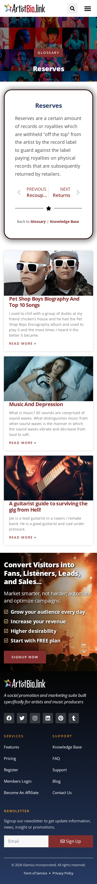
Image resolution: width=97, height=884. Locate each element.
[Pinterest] (61, 718)
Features (11, 746)
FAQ (56, 758)
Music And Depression (36, 404)
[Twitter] (22, 718)
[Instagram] (35, 718)
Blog (57, 781)
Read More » (22, 343)
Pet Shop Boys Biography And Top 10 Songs (44, 301)
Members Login (18, 781)
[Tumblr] (74, 718)
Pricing (10, 758)
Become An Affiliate (21, 792)
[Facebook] (9, 718)
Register (11, 769)
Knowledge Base (65, 221)
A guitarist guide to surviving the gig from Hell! (48, 506)
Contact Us (62, 792)
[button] (87, 8)
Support (60, 769)
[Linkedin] (48, 718)
